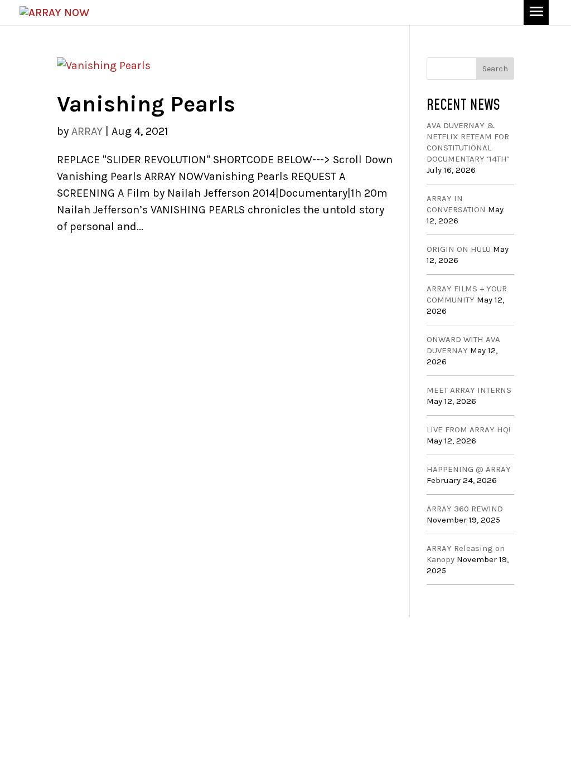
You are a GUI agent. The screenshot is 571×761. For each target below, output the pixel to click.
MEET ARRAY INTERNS (469, 390)
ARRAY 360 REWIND (465, 509)
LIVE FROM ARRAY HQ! (468, 430)
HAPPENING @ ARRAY (469, 469)
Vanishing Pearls (146, 104)
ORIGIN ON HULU (459, 249)
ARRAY (87, 131)
